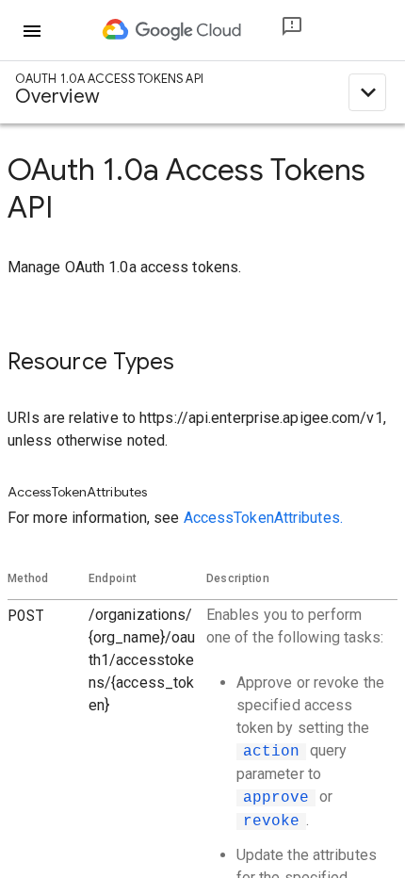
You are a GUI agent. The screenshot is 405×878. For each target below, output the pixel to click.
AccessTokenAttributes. (263, 518)
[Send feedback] (277, 30)
